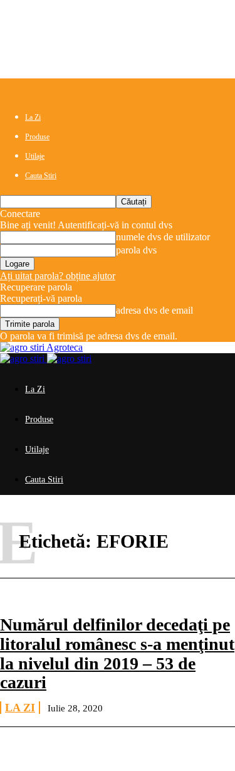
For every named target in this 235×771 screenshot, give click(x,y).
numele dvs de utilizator (163, 236)
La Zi (33, 117)
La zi (20, 707)
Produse (37, 136)
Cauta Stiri (40, 175)
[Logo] (23, 358)
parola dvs (136, 250)
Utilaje (34, 156)
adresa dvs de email (154, 310)
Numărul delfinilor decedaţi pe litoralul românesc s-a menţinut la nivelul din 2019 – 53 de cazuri (117, 653)
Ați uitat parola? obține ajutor (57, 275)
